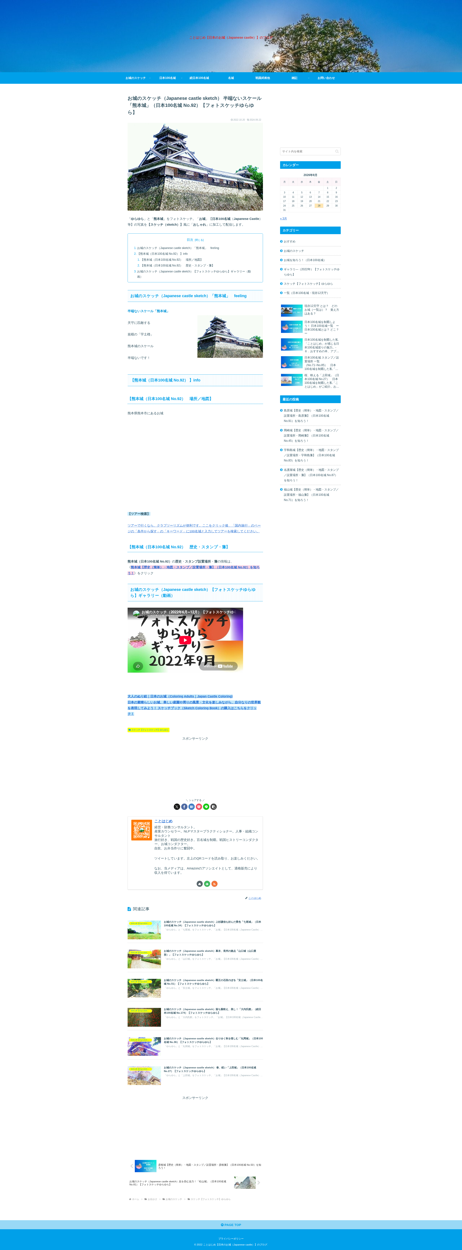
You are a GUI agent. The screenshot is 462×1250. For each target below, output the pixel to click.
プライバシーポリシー (231, 1238)
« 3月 (283, 218)
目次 (190, 240)
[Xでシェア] (177, 807)
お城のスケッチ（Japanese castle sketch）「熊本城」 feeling (178, 247)
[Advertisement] (195, 766)
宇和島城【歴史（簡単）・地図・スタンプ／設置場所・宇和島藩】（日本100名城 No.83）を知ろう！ (311, 455)
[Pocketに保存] (199, 807)
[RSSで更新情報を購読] (214, 884)
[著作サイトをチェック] (200, 884)
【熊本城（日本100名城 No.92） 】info (162, 253)
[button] (213, 807)
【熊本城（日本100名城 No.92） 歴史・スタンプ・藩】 (178, 265)
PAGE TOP (232, 1225)
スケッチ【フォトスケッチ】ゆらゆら (150, 730)
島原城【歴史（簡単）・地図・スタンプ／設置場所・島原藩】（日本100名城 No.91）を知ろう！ (311, 415)
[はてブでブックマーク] (191, 807)
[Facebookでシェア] (184, 807)
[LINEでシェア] (206, 807)
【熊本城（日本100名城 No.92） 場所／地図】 (172, 259)
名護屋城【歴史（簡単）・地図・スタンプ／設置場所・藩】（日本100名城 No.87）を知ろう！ (311, 475)
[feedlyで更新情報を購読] (207, 884)
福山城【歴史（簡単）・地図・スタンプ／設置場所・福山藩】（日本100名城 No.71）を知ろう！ (311, 495)
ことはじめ (163, 821)
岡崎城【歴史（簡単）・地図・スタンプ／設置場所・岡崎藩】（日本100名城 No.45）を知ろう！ (311, 435)
